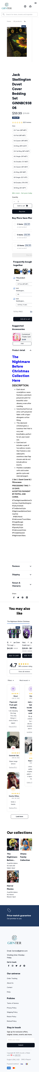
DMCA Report (26, 1059)
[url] (17, 1055)
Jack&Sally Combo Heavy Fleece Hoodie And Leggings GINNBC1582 (31, 732)
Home (9, 21)
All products (17, 21)
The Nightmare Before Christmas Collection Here (21, 369)
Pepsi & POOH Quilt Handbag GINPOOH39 (13, 727)
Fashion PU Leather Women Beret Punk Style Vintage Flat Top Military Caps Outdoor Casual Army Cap (13, 768)
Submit (20, 1045)
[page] (19, 915)
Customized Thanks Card (26, 335)
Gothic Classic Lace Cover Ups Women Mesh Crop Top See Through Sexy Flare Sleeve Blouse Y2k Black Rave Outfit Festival (31, 783)
